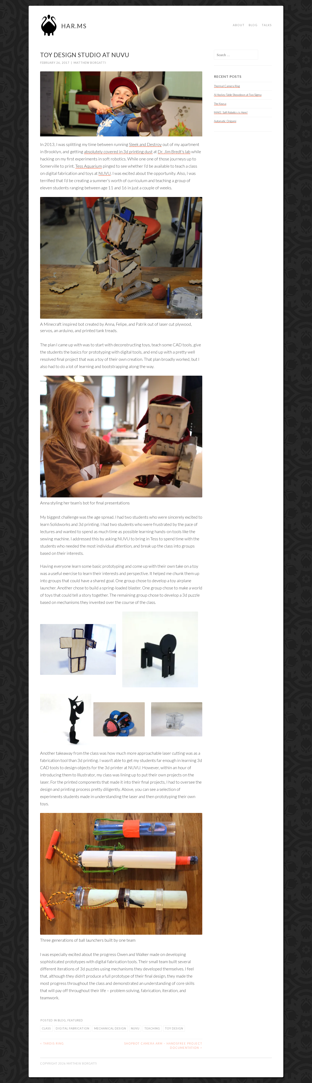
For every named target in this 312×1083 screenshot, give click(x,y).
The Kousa (220, 103)
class (46, 1028)
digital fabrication (72, 1028)
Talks (267, 25)
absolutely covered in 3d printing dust (118, 151)
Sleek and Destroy (145, 144)
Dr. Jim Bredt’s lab (174, 151)
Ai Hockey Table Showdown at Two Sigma (237, 94)
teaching (152, 1028)
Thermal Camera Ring (227, 86)
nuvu (135, 1028)
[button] (78, 649)
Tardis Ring (52, 1043)
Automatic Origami (225, 121)
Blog (253, 25)
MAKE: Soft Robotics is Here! (231, 112)
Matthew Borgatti (90, 62)
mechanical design (110, 1028)
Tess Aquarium (88, 165)
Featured (75, 1020)
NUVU (104, 173)
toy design (174, 1028)
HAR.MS (74, 26)
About (239, 25)
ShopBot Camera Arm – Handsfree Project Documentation (163, 1045)
